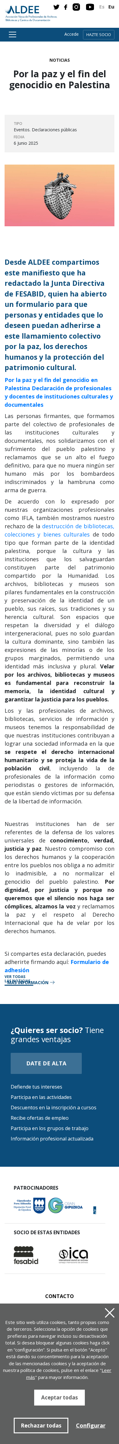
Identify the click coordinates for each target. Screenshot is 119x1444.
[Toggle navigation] (11, 35)
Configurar (91, 1425)
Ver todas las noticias (17, 979)
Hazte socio (98, 34)
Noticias (59, 60)
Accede (71, 34)
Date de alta (46, 1063)
